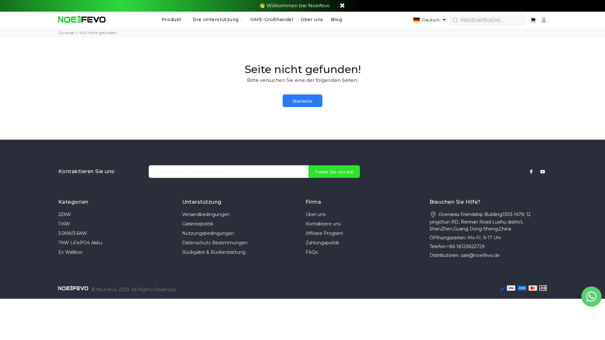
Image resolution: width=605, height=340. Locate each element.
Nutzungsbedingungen (208, 233)
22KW (64, 214)
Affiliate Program (324, 233)
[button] (430, 20)
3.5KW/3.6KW (72, 233)
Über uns (316, 214)
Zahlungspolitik (322, 243)
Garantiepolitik (197, 224)
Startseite (302, 101)
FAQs (312, 252)
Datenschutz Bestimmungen (214, 243)
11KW (64, 224)
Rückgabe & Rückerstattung (213, 252)
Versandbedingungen (206, 214)
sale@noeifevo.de (480, 255)
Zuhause (66, 32)
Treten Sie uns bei (334, 171)
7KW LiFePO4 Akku (80, 243)
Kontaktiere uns (323, 224)
